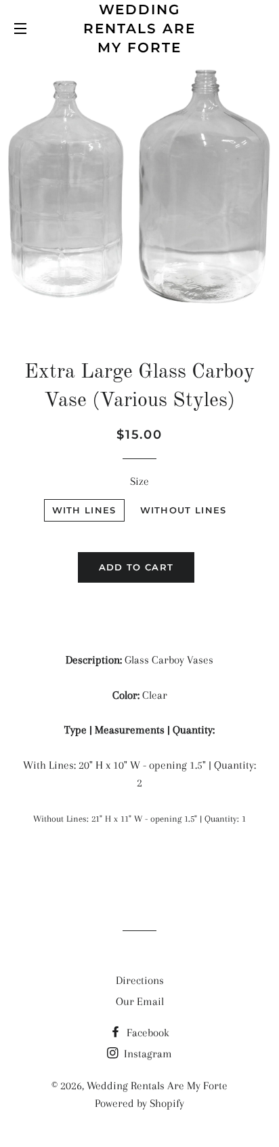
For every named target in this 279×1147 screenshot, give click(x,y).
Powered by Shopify (139, 1103)
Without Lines (183, 510)
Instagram (146, 1053)
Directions (140, 980)
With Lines (84, 510)
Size (139, 481)
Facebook (146, 1032)
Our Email (140, 1001)
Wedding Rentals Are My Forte (139, 28)
